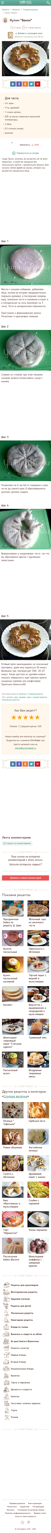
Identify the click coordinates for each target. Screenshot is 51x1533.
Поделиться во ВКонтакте (13, 84)
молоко (10, 697)
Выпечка (22, 694)
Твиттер (31, 84)
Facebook (19, 84)
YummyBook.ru (25, 2)
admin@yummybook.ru (25, 748)
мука (16, 697)
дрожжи (22, 697)
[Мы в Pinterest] (28, 1522)
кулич (29, 697)
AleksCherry (25, 145)
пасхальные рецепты (10, 700)
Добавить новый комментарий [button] (25, 878)
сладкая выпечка (40, 697)
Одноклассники (25, 84)
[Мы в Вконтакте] (22, 1522)
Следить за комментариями (18, 843)
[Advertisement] (25, 204)
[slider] (25, 718)
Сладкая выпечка (35, 694)
